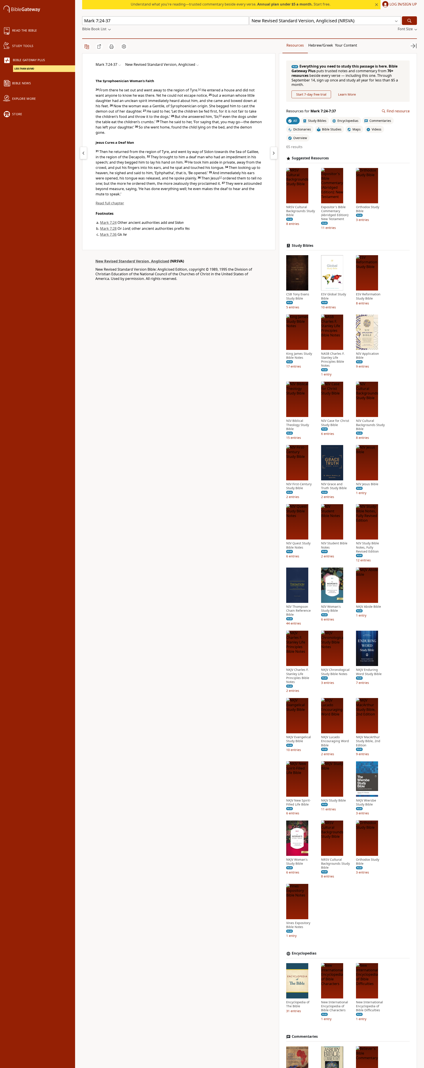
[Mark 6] (83, 153)
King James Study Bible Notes (299, 356)
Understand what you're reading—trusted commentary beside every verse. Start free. (230, 4)
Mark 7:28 (108, 228)
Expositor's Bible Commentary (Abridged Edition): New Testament (335, 213)
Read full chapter (110, 203)
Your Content (346, 45)
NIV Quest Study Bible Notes (298, 545)
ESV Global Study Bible (333, 296)
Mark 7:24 (108, 222)
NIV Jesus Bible (367, 484)
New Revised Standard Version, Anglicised (132, 261)
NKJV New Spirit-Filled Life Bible (298, 802)
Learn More (347, 94)
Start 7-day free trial (311, 94)
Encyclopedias (304, 953)
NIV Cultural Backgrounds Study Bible (370, 425)
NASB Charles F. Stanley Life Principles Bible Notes (332, 360)
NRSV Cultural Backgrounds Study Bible (300, 211)
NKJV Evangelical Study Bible (298, 739)
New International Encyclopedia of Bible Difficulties (369, 1006)
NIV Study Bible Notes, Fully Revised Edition (367, 547)
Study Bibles (302, 245)
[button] (398, 4)
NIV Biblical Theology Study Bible (297, 425)
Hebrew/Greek (320, 45)
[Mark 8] (273, 153)
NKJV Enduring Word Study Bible (369, 672)
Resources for (311, 111)
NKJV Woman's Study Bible (297, 862)
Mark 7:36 (108, 234)
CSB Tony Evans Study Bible (297, 296)
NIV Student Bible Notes (334, 545)
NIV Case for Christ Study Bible (335, 423)
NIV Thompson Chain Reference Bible (298, 611)
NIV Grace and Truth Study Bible (334, 486)
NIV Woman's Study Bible (331, 609)
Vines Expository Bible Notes (298, 925)
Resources (295, 45)
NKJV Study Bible (333, 800)
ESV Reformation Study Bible (368, 296)
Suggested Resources (310, 158)
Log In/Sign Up (403, 4)
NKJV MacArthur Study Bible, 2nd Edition (368, 741)
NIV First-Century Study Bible (299, 486)
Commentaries (305, 1036)
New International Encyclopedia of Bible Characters (334, 1006)
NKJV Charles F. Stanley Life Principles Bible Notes (297, 676)
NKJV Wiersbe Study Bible (366, 802)
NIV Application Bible (367, 356)
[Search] (409, 20)
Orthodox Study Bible (367, 209)
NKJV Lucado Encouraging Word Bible (335, 741)
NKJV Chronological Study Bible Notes (335, 672)
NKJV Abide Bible (368, 607)
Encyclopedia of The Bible (297, 1004)
